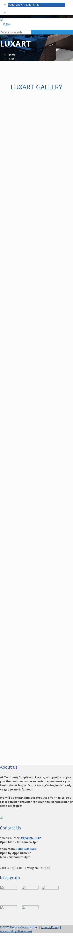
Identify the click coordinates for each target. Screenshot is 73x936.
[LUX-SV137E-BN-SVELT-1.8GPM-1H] (36, 669)
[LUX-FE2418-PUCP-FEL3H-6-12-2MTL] (36, 432)
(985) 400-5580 (26, 849)
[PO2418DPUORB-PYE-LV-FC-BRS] (36, 728)
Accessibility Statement (16, 931)
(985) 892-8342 (31, 838)
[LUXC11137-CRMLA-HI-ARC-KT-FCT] (36, 253)
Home (12, 55)
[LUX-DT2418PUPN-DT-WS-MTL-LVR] (36, 313)
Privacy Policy (50, 927)
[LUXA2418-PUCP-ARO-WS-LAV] (36, 135)
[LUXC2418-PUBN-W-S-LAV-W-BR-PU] (36, 194)
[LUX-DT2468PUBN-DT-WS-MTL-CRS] (36, 372)
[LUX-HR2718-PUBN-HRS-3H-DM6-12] (36, 550)
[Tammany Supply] (5, 24)
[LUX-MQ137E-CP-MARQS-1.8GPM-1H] (36, 610)
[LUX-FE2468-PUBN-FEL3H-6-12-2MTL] (36, 491)
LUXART (13, 59)
